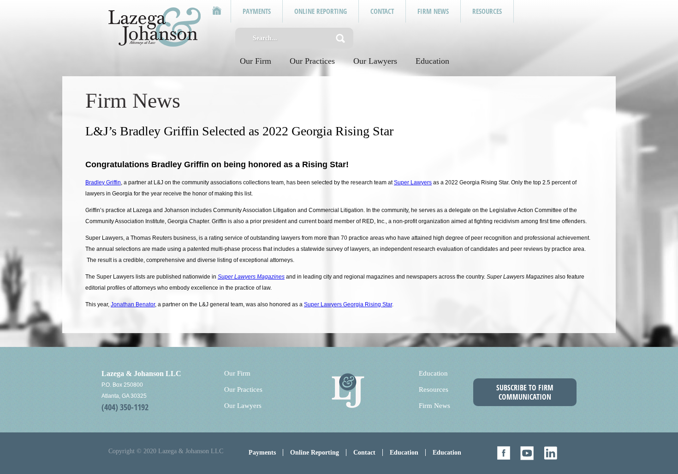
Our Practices (312, 61)
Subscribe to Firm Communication (524, 392)
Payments (262, 452)
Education (432, 61)
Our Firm (255, 61)
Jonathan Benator (133, 304)
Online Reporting (314, 452)
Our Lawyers (375, 61)
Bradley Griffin (103, 182)
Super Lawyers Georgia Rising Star (348, 304)
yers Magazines (265, 276)
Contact (364, 452)
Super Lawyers (413, 182)
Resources (433, 389)
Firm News (434, 405)
